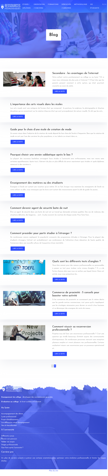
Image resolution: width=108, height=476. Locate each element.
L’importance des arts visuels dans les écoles (36, 104)
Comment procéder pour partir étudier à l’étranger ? (41, 233)
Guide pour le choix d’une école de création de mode (40, 129)
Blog (104, 4)
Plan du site (53, 471)
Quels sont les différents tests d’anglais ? (76, 261)
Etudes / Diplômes (26, 6)
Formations (53, 4)
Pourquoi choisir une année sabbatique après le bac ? (41, 154)
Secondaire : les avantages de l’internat (75, 73)
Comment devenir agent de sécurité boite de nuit (39, 208)
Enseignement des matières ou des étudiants (36, 183)
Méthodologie (80, 4)
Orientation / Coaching (39, 6)
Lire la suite (60, 91)
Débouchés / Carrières (66, 6)
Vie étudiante (94, 6)
